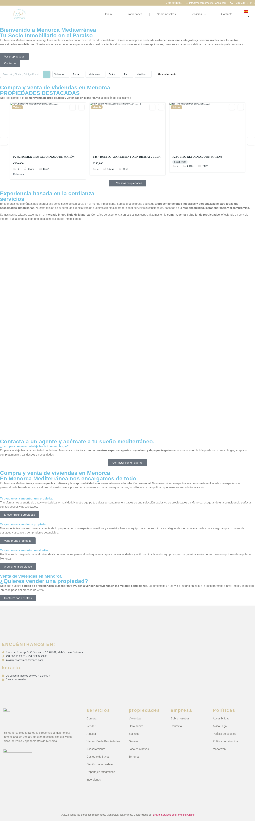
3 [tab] (48, 149)
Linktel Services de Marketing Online (173, 814)
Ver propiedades (21, 259)
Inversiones (94, 779)
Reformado (18, 174)
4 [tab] (51, 149)
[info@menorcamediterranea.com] (187, 3)
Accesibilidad (221, 718)
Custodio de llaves (98, 756)
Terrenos (134, 756)
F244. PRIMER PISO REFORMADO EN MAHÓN (44, 156)
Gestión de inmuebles (100, 764)
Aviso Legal (220, 726)
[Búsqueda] (46, 74)
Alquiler (91, 733)
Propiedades (134, 14)
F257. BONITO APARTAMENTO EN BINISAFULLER (126, 156)
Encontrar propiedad (23, 364)
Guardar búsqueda (167, 74)
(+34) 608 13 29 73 (244, 2)
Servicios (196, 14)
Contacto (226, 14)
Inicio (108, 14)
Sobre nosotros (166, 14)
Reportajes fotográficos (101, 771)
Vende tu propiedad (23, 311)
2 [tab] (45, 149)
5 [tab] (54, 149)
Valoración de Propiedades (103, 741)
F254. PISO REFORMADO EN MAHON (197, 156)
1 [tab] (41, 149)
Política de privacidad (226, 741)
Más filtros (141, 74)
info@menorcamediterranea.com (208, 2)
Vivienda (17, 107)
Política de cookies (224, 733)
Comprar (92, 718)
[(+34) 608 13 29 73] (231, 3)
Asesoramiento (96, 749)
